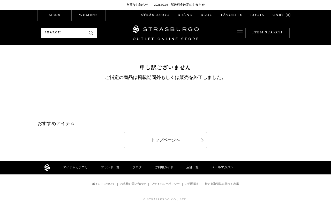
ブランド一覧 (110, 167)
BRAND (185, 15)
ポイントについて (103, 184)
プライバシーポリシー (165, 184)
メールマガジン (222, 167)
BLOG (207, 15)
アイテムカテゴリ (75, 167)
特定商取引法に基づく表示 (222, 184)
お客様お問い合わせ (133, 184)
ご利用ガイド (164, 167)
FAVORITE (232, 15)
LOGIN (257, 15)
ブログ (137, 167)
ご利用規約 (192, 184)
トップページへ (165, 140)
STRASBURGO (155, 15)
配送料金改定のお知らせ (188, 5)
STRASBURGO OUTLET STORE (165, 32)
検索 (91, 33)
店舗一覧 (192, 167)
